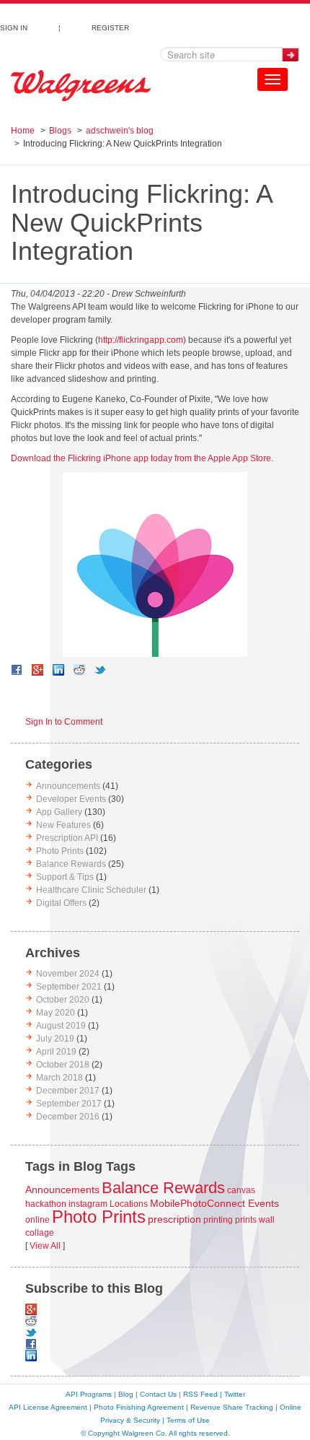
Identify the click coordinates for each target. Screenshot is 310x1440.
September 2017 (69, 1104)
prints (246, 1220)
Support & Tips (65, 877)
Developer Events (71, 799)
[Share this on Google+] (37, 670)
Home (23, 131)
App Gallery (59, 812)
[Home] (81, 86)
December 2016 (67, 1117)
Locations (129, 1204)
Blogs (60, 131)
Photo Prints (60, 851)
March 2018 (59, 1078)
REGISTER (110, 26)
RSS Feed (200, 1394)
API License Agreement (48, 1407)
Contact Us (158, 1394)
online (37, 1220)
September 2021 (69, 987)
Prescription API (67, 838)
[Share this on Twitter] (100, 670)
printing (218, 1220)
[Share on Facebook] (16, 670)
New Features (63, 825)
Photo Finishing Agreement (139, 1407)
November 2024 (67, 974)
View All (45, 1246)
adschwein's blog (120, 131)
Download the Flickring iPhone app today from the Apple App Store (141, 458)
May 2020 (55, 1013)
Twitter (234, 1394)
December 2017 (67, 1091)
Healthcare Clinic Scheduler (91, 890)
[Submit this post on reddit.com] (79, 670)
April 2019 (56, 1052)
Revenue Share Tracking (231, 1407)
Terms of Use (188, 1420)
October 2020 (62, 1000)
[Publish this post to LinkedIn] (58, 670)
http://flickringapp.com (140, 340)
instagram (87, 1204)
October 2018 (62, 1065)
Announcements (68, 786)
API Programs (89, 1394)
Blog (125, 1394)
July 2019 (55, 1039)
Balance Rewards (71, 864)
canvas (241, 1190)
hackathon (45, 1204)
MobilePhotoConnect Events (214, 1203)
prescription (174, 1219)
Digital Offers (61, 903)
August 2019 (61, 1026)
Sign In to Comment (63, 722)
